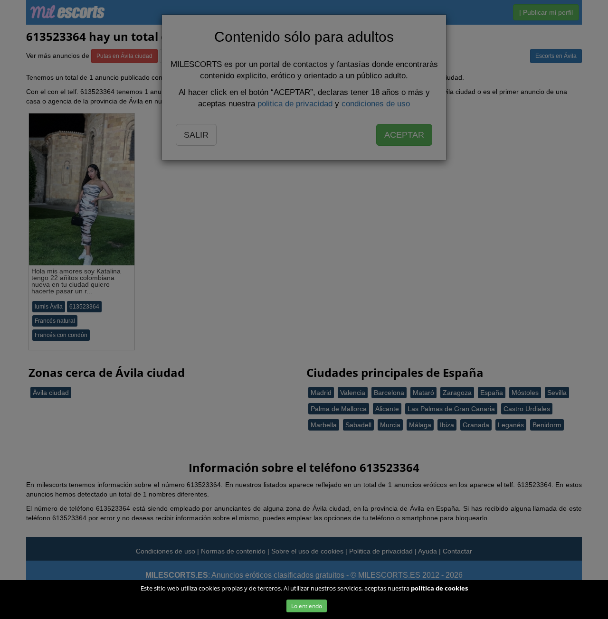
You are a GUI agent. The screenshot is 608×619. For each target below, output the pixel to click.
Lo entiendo (306, 606)
